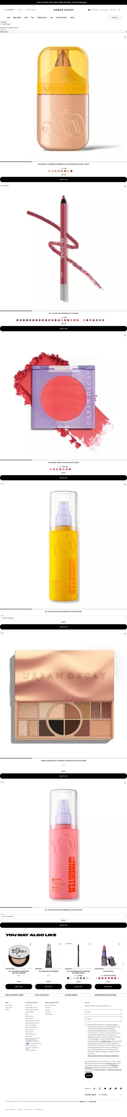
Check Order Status (31, 1007)
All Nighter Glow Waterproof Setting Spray (63, 611)
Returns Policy (29, 1016)
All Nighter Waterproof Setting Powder (19, 972)
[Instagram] (99, 1088)
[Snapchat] (110, 1088)
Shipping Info (29, 1018)
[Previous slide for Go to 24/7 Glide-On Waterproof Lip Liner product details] (1, 248)
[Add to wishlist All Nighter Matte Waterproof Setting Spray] (125, 783)
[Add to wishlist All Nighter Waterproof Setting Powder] (30, 944)
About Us (48, 1007)
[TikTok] (94, 1088)
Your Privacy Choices (35, 1043)
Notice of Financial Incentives (108, 1056)
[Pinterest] (121, 1088)
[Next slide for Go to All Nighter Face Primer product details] (61, 955)
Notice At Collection (31, 1045)
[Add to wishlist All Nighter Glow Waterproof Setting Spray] (125, 484)
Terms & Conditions (10, 1109)
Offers (7, 1009)
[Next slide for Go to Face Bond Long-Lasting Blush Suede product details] (126, 397)
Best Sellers (8, 1007)
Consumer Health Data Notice (32, 1048)
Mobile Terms (106, 1041)
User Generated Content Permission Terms (32, 1039)
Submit (88, 1075)
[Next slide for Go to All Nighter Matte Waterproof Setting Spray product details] (126, 844)
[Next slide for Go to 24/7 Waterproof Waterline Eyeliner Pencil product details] (90, 955)
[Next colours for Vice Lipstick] (118, 978)
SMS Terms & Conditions (32, 1020)
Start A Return (29, 1012)
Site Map (47, 1012)
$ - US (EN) (9, 9)
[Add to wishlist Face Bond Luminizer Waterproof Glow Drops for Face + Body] (125, 37)
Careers (47, 1009)
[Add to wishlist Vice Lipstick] (119, 944)
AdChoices (82, 1101)
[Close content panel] (124, 2)
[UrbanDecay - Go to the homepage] (63, 10)
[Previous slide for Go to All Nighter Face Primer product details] (36, 955)
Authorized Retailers (31, 1027)
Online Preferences (30, 1034)
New (7, 1002)
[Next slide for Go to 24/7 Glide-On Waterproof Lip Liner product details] (126, 248)
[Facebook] (115, 1088)
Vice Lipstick (108, 971)
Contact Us (28, 1005)
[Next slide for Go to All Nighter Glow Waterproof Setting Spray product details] (126, 546)
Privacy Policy (29, 1029)
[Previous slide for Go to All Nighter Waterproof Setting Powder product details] (6, 955)
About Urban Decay (52, 1002)
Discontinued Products (32, 1009)
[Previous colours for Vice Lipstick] (96, 978)
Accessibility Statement (32, 1041)
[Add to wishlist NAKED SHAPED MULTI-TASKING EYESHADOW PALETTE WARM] (125, 634)
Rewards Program (50, 1005)
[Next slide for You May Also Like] (123, 964)
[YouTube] (105, 1088)
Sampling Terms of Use (32, 1023)
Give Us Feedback (30, 1050)
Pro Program (49, 1014)
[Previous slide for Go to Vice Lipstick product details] (96, 955)
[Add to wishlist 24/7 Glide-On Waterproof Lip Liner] (125, 186)
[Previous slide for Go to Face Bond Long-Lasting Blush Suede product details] (1, 397)
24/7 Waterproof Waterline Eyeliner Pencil (78, 972)
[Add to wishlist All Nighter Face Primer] (60, 944)
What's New (9, 1005)
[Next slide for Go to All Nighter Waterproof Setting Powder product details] (31, 955)
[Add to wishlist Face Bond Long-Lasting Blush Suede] (125, 335)
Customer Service (30, 9)
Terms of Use (29, 1032)
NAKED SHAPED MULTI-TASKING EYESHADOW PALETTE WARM (63, 761)
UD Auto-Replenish (31, 1025)
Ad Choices (28, 1036)
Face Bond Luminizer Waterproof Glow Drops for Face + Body (63, 164)
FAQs (26, 1014)
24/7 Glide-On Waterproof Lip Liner (63, 313)
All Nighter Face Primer (48, 971)
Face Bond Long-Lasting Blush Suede (63, 462)
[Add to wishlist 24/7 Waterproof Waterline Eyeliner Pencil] (90, 944)
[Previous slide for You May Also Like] (3, 964)
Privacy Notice (93, 1056)
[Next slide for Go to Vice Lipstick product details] (120, 955)
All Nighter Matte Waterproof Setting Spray (63, 910)
